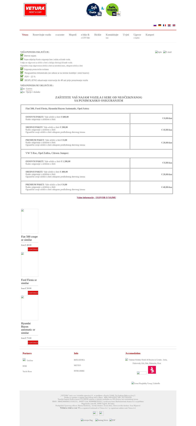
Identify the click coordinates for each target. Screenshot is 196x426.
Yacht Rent (27, 371)
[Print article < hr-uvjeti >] (158, 52)
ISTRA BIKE (79, 371)
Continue (29, 215)
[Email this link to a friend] (167, 52)
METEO (77, 365)
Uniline (29, 360)
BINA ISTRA (79, 360)
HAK (25, 366)
